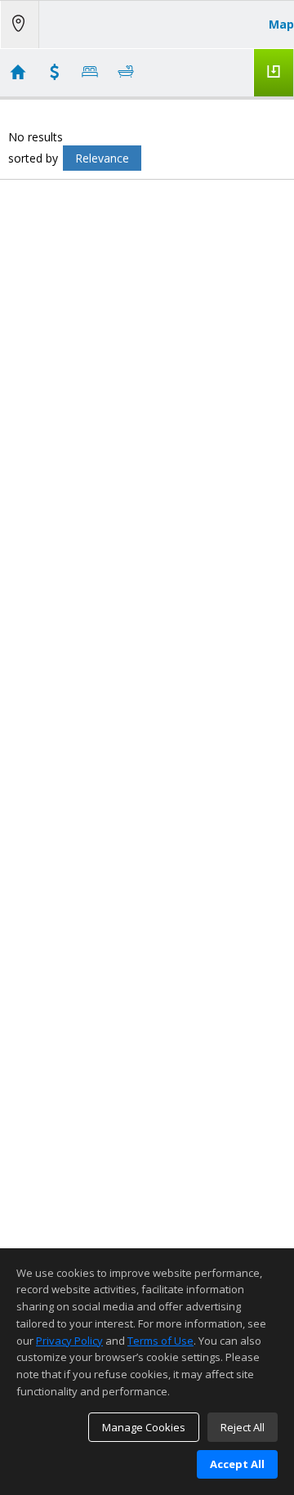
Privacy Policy (69, 1340)
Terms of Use (160, 1340)
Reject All (242, 1427)
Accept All (237, 1464)
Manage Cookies (143, 1427)
